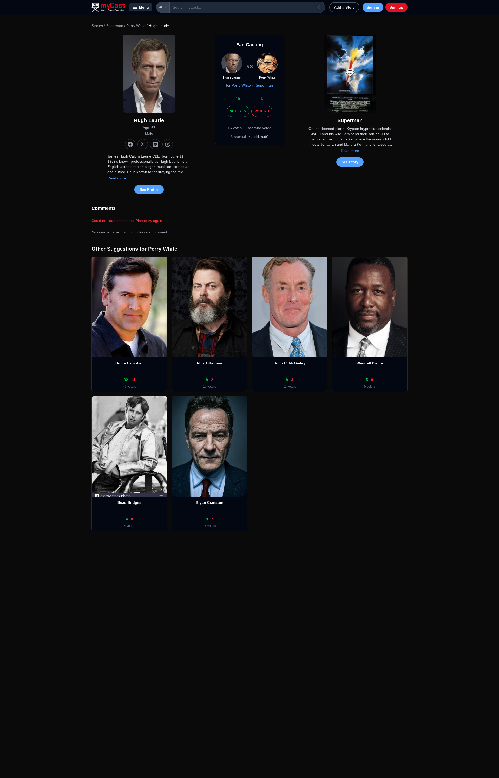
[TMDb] (167, 144)
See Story (350, 162)
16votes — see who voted (249, 128)
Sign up (396, 7)
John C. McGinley (289, 363)
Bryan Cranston (210, 502)
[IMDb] (155, 144)
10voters (209, 386)
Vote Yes (238, 111)
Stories (97, 26)
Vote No (262, 111)
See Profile (149, 189)
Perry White (136, 26)
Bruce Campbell (129, 363)
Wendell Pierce (370, 363)
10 (238, 99)
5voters (369, 386)
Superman (114, 26)
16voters (209, 526)
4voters (129, 526)
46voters (129, 386)
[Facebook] (130, 144)
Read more (116, 178)
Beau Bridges (129, 502)
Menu (144, 7)
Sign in (373, 7)
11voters (289, 386)
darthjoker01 (260, 137)
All (161, 7)
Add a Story (344, 7)
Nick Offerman (209, 363)
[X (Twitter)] (142, 144)
